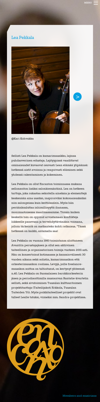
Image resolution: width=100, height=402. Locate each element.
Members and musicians (80, 396)
